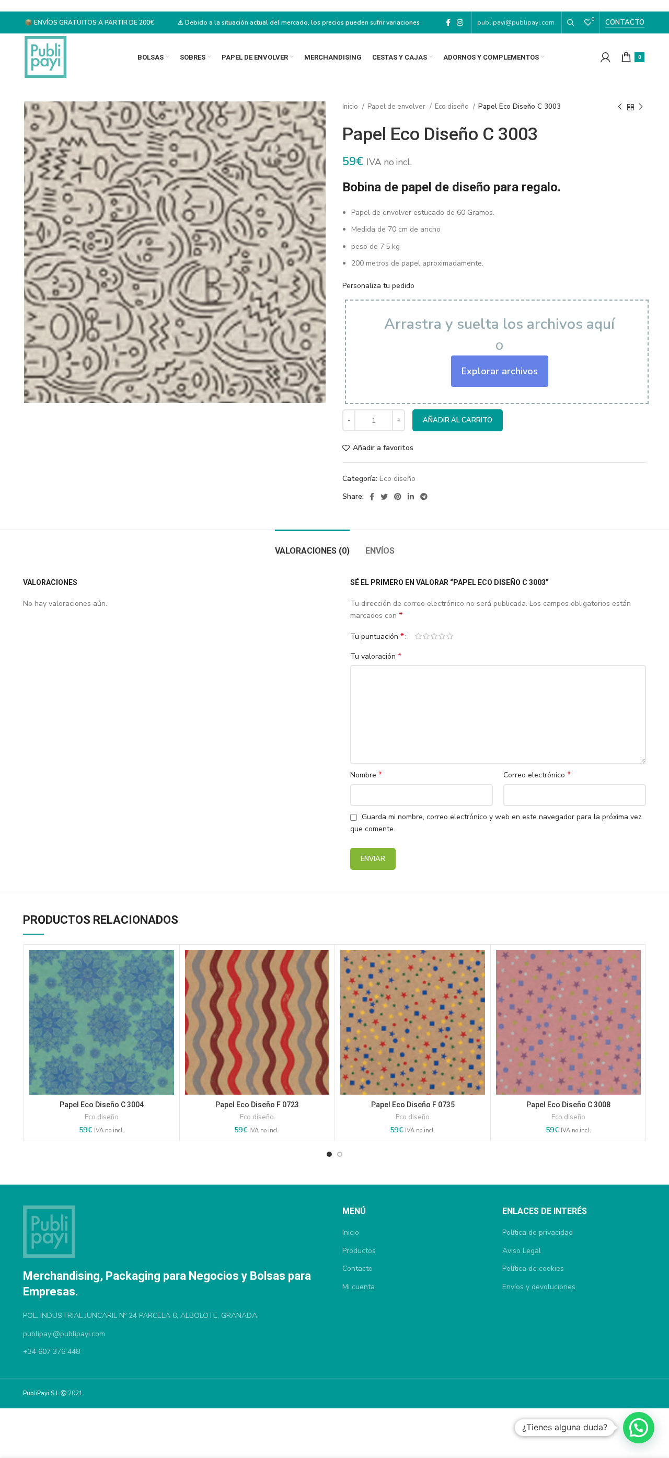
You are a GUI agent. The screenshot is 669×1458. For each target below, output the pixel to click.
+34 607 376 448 (51, 1352)
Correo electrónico (537, 775)
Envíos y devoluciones (538, 1287)
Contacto (624, 22)
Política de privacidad (537, 1232)
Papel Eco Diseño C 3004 (102, 1104)
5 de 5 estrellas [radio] (450, 636)
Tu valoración (375, 656)
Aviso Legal (521, 1251)
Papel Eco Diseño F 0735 (413, 1104)
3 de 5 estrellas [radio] (434, 636)
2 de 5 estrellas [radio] (426, 636)
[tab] (312, 545)
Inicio (351, 106)
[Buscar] (570, 22)
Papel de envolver (397, 106)
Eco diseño (452, 106)
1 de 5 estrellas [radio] (418, 636)
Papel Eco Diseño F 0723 (257, 1104)
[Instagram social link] (460, 22)
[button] (638, 1427)
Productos (359, 1251)
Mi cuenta (358, 1287)
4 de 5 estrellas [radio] (442, 636)
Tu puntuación (377, 636)
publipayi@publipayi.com (516, 22)
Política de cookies (533, 1268)
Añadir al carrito (457, 420)
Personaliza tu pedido (378, 286)
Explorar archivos (500, 371)
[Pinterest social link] (398, 496)
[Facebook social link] (448, 22)
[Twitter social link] (384, 496)
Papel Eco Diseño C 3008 (568, 1104)
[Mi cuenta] (605, 57)
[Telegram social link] (424, 496)
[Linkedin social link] (411, 496)
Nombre (366, 775)
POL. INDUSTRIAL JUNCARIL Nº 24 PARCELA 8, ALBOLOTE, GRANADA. (141, 1316)
